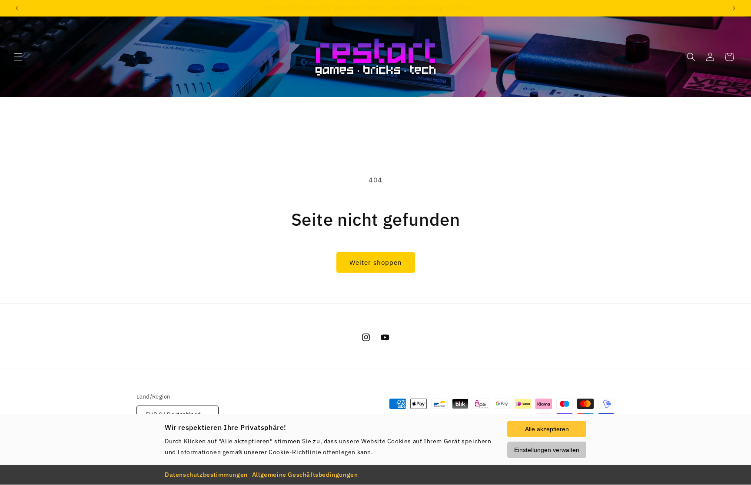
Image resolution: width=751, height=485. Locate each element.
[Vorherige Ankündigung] (17, 8)
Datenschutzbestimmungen (206, 474)
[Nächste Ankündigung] (734, 8)
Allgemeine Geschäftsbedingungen (305, 474)
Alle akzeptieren (547, 429)
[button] (18, 56)
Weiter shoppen (375, 262)
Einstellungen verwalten (546, 449)
